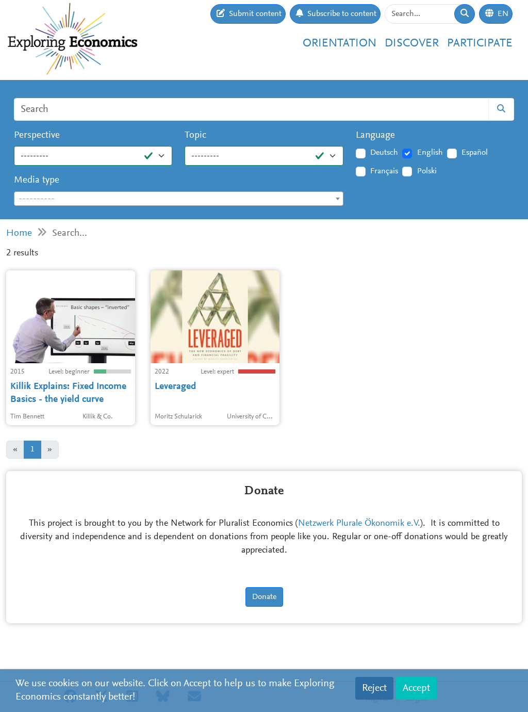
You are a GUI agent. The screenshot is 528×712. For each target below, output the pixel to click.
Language (375, 135)
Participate (480, 44)
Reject (374, 688)
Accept (416, 688)
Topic (195, 135)
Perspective (37, 135)
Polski (427, 171)
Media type (36, 180)
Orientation (339, 44)
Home (19, 233)
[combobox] (178, 198)
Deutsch (384, 153)
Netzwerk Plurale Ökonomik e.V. (359, 523)
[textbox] (178, 199)
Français (384, 171)
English (430, 153)
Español (474, 153)
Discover (412, 44)
